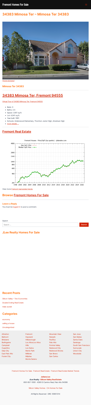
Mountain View (55, 334)
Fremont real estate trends (22, 189)
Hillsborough (30, 340)
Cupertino (6, 348)
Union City (77, 351)
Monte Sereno (31, 359)
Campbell (5, 345)
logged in (16, 207)
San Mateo (77, 337)
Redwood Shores (56, 351)
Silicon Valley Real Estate (51, 379)
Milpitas (28, 356)
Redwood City (55, 348)
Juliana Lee (45, 377)
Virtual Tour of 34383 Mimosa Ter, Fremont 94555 (22, 101)
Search (5, 221)
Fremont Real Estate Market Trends (65, 371)
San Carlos (53, 356)
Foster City (6, 356)
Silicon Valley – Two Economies (14, 299)
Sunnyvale (77, 348)
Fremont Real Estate (16, 131)
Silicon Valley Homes (37, 388)
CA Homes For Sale (54, 388)
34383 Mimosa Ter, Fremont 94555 (32, 95)
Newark (52, 337)
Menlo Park (29, 351)
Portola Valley (54, 345)
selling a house (8, 323)
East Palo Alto (7, 354)
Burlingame (6, 342)
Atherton (5, 334)
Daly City (5, 351)
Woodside (77, 354)
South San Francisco (81, 345)
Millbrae (28, 354)
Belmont (5, 337)
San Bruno (53, 354)
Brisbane (5, 340)
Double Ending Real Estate (12, 303)
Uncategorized (8, 327)
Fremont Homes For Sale (15, 4)
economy (6, 319)
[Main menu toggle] (86, 4)
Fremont (28, 334)
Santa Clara (77, 340)
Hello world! (7, 307)
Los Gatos (29, 348)
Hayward (29, 337)
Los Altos (29, 342)
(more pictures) (8, 81)
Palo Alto (52, 342)
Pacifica (52, 340)
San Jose (77, 334)
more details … (13, 124)
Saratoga (76, 342)
